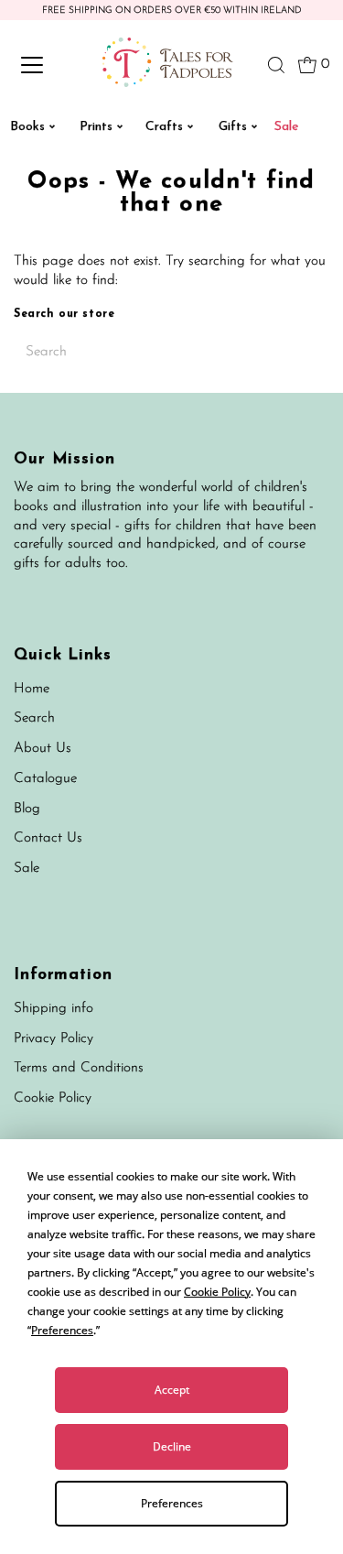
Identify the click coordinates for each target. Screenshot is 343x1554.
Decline (172, 1446)
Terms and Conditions (79, 1068)
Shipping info (53, 1009)
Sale (26, 868)
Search (34, 718)
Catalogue (45, 779)
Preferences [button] (62, 1330)
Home (31, 689)
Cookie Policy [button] (217, 1291)
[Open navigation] (48, 65)
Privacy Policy (53, 1039)
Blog (27, 809)
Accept (172, 1389)
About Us (42, 748)
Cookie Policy (52, 1098)
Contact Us (48, 838)
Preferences (172, 1503)
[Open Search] (276, 65)
